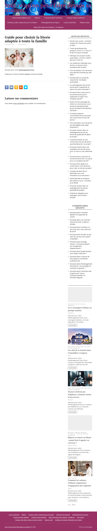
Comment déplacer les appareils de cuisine (79, 215)
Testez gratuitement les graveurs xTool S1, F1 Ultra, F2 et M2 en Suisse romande (81, 50)
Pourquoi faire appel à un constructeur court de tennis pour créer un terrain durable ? (81, 166)
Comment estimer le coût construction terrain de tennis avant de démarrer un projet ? (80, 142)
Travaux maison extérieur (21, 517)
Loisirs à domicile (70, 22)
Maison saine (85, 22)
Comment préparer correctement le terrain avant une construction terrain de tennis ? (80, 116)
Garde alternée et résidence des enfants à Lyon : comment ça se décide (80, 180)
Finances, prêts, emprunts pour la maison (22, 22)
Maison (70, 304)
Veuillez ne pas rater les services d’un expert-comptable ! (80, 236)
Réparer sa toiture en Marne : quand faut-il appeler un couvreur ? (79, 440)
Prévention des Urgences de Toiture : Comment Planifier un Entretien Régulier (80, 274)
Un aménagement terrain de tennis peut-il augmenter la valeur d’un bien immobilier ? (80, 87)
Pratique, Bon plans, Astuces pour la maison (79, 347)
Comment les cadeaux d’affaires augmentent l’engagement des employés (79, 483)
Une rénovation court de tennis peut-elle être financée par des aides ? (81, 72)
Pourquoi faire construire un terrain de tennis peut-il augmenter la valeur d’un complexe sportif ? (80, 95)
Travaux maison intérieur (38, 517)
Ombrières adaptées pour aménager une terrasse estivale (79, 195)
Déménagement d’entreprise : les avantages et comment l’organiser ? (81, 266)
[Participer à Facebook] (7, 87)
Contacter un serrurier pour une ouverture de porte (80, 229)
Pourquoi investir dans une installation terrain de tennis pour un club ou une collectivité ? (81, 150)
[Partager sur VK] (11, 87)
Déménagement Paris (26, 70)
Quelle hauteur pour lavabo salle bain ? (80, 252)
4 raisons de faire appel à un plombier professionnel (79, 259)
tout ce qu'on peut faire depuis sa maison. (48, 7)
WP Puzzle (89, 527)
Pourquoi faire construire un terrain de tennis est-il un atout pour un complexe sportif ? (81, 159)
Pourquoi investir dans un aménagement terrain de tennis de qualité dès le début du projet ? (80, 133)
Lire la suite (72, 325)
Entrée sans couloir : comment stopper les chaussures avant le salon (80, 43)
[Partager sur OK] (16, 87)
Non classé (72, 478)
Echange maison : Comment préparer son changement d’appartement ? (80, 245)
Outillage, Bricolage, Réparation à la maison (68, 520)
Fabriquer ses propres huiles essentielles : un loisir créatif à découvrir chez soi (80, 58)
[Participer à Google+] (21, 87)
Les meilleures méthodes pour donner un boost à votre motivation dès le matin (80, 65)
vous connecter (18, 103)
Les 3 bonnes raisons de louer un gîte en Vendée (80, 222)
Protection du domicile (63, 515)
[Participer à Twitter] (26, 87)
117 (73, 505)
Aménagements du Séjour (50, 22)
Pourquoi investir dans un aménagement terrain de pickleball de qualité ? (79, 188)
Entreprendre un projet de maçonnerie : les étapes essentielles (79, 80)
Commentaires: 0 (22, 44)
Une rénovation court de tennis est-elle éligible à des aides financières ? (81, 125)
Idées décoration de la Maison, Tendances (48, 27)
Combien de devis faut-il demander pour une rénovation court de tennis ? (80, 173)
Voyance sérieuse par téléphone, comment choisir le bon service (79, 394)
